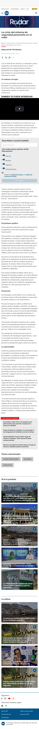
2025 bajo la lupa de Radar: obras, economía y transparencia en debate (18, 565)
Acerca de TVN (24, 714)
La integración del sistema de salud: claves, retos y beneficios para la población (18, 585)
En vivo (35, 8)
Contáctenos (5, 717)
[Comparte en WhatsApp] (9, 57)
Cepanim (22, 9)
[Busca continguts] (36, 13)
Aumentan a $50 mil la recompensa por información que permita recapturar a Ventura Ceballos (17, 423)
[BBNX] (3, 723)
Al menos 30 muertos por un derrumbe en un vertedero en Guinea (19, 619)
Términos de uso (6, 714)
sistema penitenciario (11, 459)
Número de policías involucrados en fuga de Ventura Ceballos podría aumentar (19, 446)
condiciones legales (17, 174)
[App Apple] (2, 706)
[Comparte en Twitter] (6, 57)
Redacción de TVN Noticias (11, 50)
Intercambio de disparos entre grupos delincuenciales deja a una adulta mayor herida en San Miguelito (18, 640)
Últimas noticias (5, 9)
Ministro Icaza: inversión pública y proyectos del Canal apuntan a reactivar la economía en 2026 (17, 542)
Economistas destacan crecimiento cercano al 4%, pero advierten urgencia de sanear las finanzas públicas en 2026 (19, 498)
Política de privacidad (26, 711)
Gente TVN (4, 711)
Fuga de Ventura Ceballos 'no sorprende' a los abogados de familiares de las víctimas (18, 431)
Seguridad (27, 459)
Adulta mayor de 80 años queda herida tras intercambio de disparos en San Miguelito (19, 683)
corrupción (7, 465)
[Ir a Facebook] (2, 698)
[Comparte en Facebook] (2, 57)
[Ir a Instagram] (5, 698)
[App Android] (6, 706)
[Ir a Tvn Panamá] (19, 13)
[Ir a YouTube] (9, 698)
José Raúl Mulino (15, 9)
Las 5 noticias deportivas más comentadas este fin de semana (16, 663)
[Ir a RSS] (13, 698)
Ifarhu (27, 9)
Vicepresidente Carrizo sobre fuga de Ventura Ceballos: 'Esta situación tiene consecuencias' (17, 438)
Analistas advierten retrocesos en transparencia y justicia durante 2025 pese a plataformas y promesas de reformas (18, 519)
